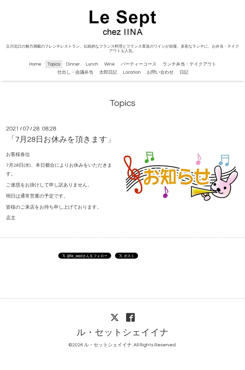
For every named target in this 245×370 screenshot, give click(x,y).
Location (132, 72)
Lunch (92, 64)
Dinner (73, 64)
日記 (184, 72)
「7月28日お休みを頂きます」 (61, 139)
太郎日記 (108, 72)
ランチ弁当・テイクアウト (189, 64)
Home (35, 64)
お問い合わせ (160, 72)
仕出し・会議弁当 (75, 72)
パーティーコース (139, 64)
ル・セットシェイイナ (122, 332)
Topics (53, 64)
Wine (109, 64)
